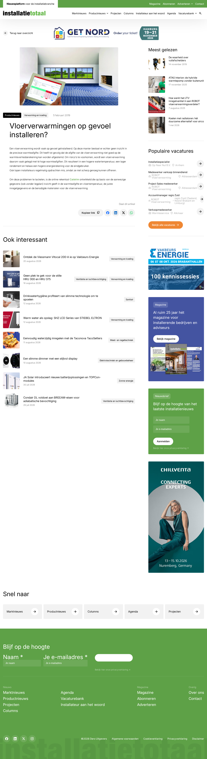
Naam (13, 656)
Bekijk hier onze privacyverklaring (169, 448)
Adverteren (146, 704)
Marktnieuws (79, 13)
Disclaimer (198, 738)
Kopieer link (88, 212)
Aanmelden (163, 441)
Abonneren (169, 3)
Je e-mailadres (65, 656)
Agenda (171, 13)
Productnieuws (97, 13)
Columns (129, 13)
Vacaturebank (186, 13)
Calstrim (74, 179)
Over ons (196, 692)
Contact (199, 3)
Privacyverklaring (177, 738)
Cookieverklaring (153, 738)
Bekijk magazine (166, 338)
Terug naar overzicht (21, 33)
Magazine (154, 3)
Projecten (116, 13)
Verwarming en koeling (35, 115)
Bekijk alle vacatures (163, 224)
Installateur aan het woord (150, 13)
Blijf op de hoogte (26, 647)
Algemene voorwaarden (125, 738)
